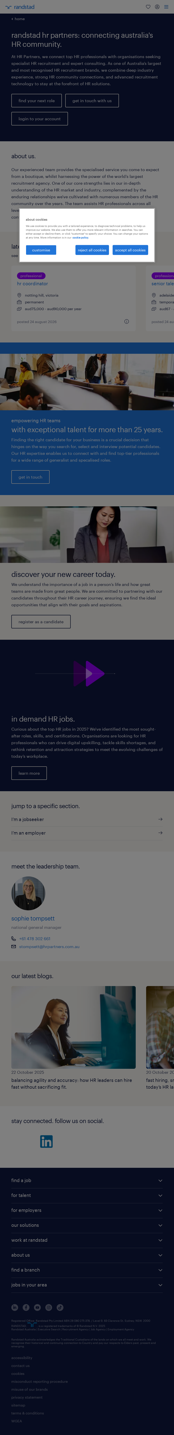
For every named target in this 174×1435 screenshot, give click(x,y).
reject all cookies (92, 250)
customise (41, 250)
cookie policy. (80, 237)
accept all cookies (130, 250)
